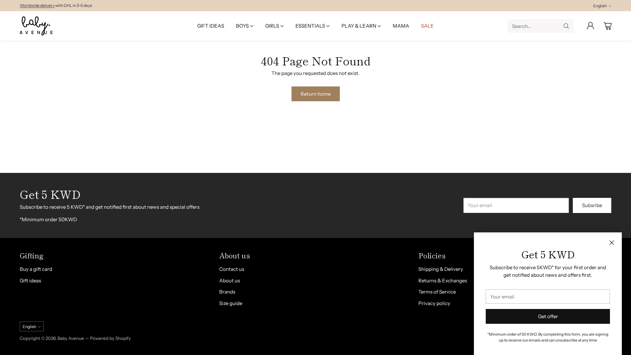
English (600, 5)
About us (229, 280)
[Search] (566, 26)
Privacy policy (434, 303)
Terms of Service (437, 292)
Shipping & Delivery (440, 269)
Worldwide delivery (37, 5)
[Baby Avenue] (36, 26)
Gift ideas (30, 280)
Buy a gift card (36, 269)
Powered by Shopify (110, 338)
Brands (227, 292)
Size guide (230, 303)
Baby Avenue (71, 338)
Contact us (231, 269)
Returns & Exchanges (442, 280)
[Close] (611, 242)
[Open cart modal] (607, 26)
